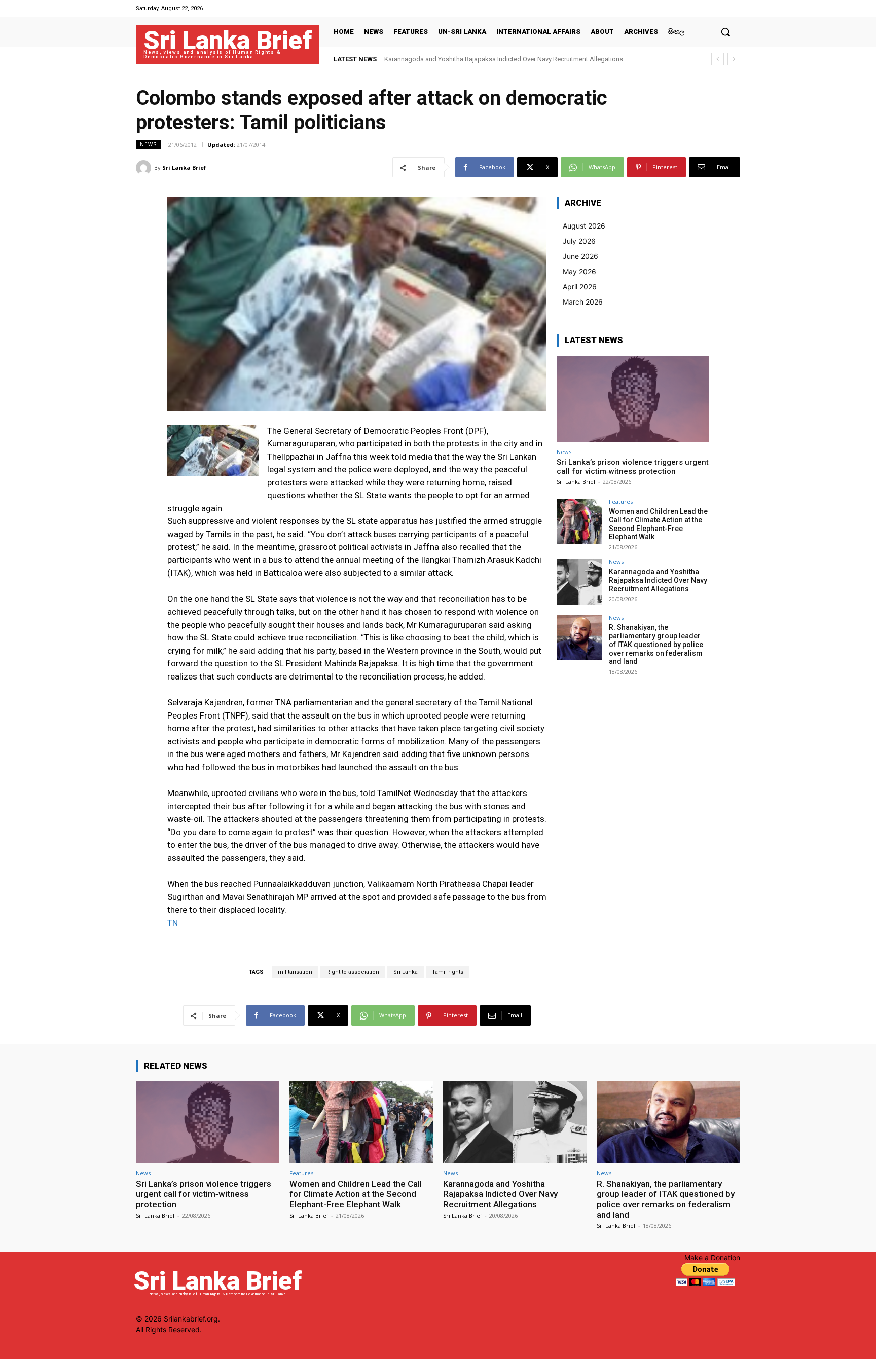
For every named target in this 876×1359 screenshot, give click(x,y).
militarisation (295, 972)
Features (621, 501)
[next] (733, 59)
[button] (725, 32)
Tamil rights (447, 972)
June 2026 (580, 256)
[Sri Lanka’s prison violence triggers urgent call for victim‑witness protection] (633, 399)
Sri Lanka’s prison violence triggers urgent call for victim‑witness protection (633, 467)
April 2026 (580, 286)
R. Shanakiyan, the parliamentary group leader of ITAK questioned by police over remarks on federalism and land (656, 644)
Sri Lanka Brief (184, 167)
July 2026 (579, 241)
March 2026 (583, 301)
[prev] (717, 59)
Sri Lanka (405, 972)
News (148, 144)
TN (172, 923)
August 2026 (584, 225)
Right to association (352, 972)
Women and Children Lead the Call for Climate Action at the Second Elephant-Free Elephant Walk (658, 524)
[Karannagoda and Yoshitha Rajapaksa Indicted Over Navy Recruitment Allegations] (579, 582)
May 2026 (579, 271)
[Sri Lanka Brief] (145, 167)
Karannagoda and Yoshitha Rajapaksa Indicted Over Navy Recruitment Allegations (658, 580)
